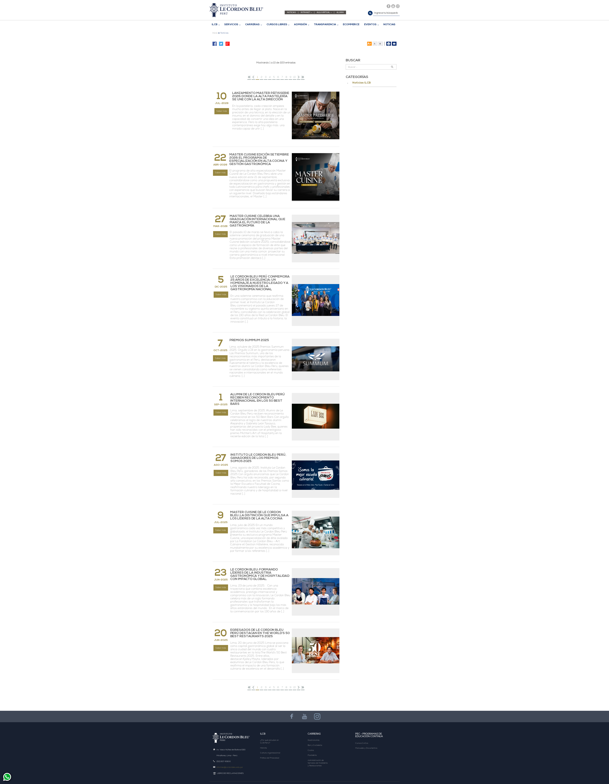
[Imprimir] (388, 44)
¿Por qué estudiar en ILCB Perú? (269, 741)
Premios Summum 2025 (249, 340)
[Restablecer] (381, 44)
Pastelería (312, 755)
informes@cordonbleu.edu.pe (229, 767)
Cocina (311, 750)
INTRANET (305, 12)
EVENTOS (370, 24)
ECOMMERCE (351, 24)
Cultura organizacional (270, 753)
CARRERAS (252, 24)
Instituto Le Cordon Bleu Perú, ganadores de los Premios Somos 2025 (258, 458)
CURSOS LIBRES (277, 24)
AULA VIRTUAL (323, 12)
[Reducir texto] (375, 44)
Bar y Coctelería (315, 745)
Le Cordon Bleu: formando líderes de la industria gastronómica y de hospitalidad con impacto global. (259, 574)
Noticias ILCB (361, 82)
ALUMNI (340, 12)
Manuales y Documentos (366, 748)
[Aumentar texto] (369, 44)
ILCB (214, 24)
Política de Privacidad (269, 758)
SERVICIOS (231, 24)
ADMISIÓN (300, 24)
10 (294, 77)
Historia (263, 748)
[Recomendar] (394, 44)
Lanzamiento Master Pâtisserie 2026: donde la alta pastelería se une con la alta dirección (260, 96)
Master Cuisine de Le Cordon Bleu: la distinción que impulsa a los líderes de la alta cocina (259, 515)
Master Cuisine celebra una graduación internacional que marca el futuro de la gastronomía (257, 221)
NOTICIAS (291, 12)
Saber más (221, 111)
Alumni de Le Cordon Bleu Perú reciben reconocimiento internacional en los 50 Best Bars (257, 399)
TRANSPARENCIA (325, 24)
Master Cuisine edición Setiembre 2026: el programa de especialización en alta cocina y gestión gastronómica (259, 159)
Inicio (215, 33)
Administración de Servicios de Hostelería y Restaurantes (318, 763)
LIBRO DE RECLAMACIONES (230, 773)
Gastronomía (313, 740)
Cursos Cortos (361, 743)
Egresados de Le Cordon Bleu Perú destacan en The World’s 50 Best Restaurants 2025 (260, 633)
